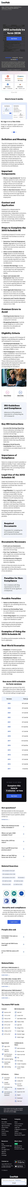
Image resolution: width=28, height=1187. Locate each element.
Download (19, 1098)
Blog (3, 1144)
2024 (9, 708)
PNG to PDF (7, 1018)
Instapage (4, 1155)
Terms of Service (18, 1124)
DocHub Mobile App (7, 1146)
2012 (9, 764)
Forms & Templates (7, 1124)
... (18, 1180)
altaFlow (4, 1153)
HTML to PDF (7, 1031)
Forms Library (5, 1131)
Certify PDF (20, 1081)
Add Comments (21, 1048)
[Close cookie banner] (25, 1180)
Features (4, 1133)
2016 (9, 745)
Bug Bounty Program (19, 1135)
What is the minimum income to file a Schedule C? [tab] (10, 826)
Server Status (5, 1127)
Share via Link (20, 1051)
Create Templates (21, 1064)
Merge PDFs (20, 1028)
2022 (9, 717)
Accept (14, 1183)
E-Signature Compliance (20, 1129)
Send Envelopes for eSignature (8, 1055)
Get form (14, 796)
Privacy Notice (18, 1125)
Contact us (5, 819)
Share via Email (21, 1054)
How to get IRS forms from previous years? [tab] (10, 849)
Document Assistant (7, 1078)
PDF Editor (4, 1122)
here (15, 1111)
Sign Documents (6, 1125)
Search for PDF (21, 1092)
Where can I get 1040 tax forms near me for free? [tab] (9, 856)
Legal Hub (17, 1127)
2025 (9, 703)
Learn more (14, 922)
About (16, 1122)
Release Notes (18, 1133)
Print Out (19, 1101)
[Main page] (6, 3)
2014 (9, 755)
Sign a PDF (7, 1046)
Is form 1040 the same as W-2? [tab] (10, 952)
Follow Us (5, 1170)
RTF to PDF (7, 1034)
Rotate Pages (20, 1031)
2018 (9, 736)
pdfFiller (4, 1147)
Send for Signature (6, 1050)
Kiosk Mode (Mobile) (7, 1062)
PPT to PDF (7, 1025)
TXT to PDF (7, 1015)
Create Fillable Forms (20, 1067)
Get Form (14, 38)
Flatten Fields (20, 1021)
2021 (9, 722)
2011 (9, 769)
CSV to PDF (7, 1028)
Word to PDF (7, 1012)
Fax (18, 1057)
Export (18, 1095)
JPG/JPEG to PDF (8, 1021)
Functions (4, 1135)
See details (13, 59)
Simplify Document (7, 1083)
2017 (9, 741)
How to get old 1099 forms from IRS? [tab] (10, 944)
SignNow (4, 1151)
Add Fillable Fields (21, 1018)
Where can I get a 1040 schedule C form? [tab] (9, 834)
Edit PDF (19, 1012)
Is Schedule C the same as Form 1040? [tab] (10, 937)
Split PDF (19, 1025)
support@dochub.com (7, 1164)
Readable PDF (20, 1088)
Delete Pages (20, 1037)
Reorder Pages (21, 1034)
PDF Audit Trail (21, 1077)
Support (16, 1131)
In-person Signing (8, 1059)
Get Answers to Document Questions (8, 1093)
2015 (9, 750)
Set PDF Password (19, 1084)
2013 (9, 759)
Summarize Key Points (8, 1088)
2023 (9, 713)
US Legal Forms (6, 1149)
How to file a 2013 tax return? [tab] (8, 841)
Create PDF (20, 1015)
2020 (9, 727)
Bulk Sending (7, 1067)
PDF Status (20, 1060)
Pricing (3, 1129)
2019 (9, 731)
